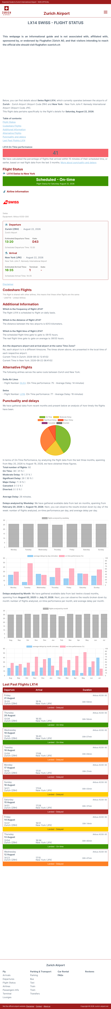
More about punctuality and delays (78, 162)
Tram (32, 990)
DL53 (23, 383)
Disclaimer (30, 1006)
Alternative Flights (12, 133)
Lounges (7, 997)
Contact (39, 1006)
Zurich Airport (57, 13)
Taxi (32, 982)
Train (32, 986)
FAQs (60, 975)
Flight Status (9, 122)
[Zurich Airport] (6, 10)
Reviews (89, 971)
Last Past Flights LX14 (14, 140)
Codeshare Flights (12, 125)
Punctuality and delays (14, 136)
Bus (32, 979)
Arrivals (6, 975)
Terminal (7, 993)
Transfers (35, 993)
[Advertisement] (55, 77)
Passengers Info (11, 990)
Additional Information (14, 129)
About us (47, 1006)
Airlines (6, 986)
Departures (8, 979)
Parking (34, 975)
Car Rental (63, 971)
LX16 (22, 394)
